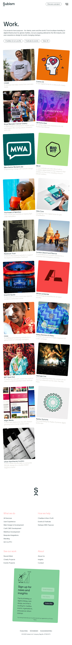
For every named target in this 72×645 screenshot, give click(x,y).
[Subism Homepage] (9, 2)
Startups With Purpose (46, 525)
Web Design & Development (14, 525)
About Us (41, 556)
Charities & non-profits (13, 41)
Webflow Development (12, 532)
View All (45, 41)
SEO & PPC (8, 542)
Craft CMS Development (12, 528)
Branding (7, 539)
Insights (40, 559)
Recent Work (8, 556)
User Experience (9, 522)
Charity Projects (9, 559)
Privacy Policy (24, 630)
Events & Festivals (44, 522)
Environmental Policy (46, 630)
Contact (41, 563)
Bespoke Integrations (11, 535)
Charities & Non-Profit (45, 518)
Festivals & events (32, 41)
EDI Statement (34, 630)
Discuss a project (53, 4)
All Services (8, 518)
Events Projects (9, 563)
